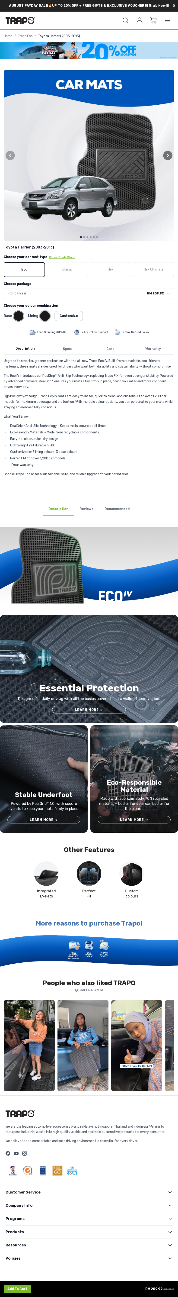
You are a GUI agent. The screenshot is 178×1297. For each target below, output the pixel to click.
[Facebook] (8, 1153)
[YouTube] (16, 1153)
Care (110, 349)
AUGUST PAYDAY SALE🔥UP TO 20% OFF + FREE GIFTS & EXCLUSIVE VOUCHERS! (89, 5)
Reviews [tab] (86, 509)
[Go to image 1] (81, 237)
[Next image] (167, 155)
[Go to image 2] (84, 237)
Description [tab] (58, 509)
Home (8, 36)
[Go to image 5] (94, 237)
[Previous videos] (8, 1046)
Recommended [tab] (117, 509)
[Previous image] (10, 155)
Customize (69, 316)
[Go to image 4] (91, 237)
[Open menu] (167, 20)
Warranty (153, 349)
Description (25, 349)
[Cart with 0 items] (153, 20)
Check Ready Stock (62, 257)
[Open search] (126, 20)
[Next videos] (169, 1046)
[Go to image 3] (87, 237)
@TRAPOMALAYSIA (89, 990)
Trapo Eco (25, 36)
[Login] (139, 20)
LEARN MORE (89, 710)
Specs (68, 349)
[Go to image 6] (97, 237)
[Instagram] (24, 1153)
